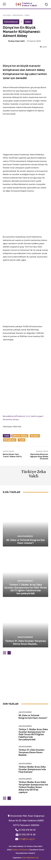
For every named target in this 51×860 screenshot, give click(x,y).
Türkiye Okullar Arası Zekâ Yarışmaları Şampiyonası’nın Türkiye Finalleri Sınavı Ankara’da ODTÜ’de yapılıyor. (33, 787)
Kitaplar (35, 435)
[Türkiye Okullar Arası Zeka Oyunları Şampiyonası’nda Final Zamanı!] (9, 768)
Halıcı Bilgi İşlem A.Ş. (30, 858)
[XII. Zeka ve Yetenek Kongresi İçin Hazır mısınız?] (25, 521)
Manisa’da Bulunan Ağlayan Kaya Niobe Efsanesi (39, 456)
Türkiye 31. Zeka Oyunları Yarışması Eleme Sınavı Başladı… (25, 642)
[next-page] (9, 653)
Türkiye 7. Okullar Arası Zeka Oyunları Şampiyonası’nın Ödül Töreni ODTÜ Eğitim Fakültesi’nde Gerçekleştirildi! (25, 589)
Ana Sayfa (7, 15)
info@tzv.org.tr (27, 839)
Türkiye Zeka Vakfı (16, 41)
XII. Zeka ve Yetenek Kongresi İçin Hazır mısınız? (25, 541)
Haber (27, 15)
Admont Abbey (19, 435)
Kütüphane (9, 439)
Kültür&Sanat (17, 15)
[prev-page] (4, 653)
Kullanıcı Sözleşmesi (20, 850)
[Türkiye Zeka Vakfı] (5, 41)
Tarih (21, 439)
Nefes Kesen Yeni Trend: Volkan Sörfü (12, 455)
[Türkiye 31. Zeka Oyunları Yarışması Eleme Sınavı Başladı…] (25, 622)
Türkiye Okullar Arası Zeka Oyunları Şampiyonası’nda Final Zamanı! (32, 769)
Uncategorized (25, 536)
